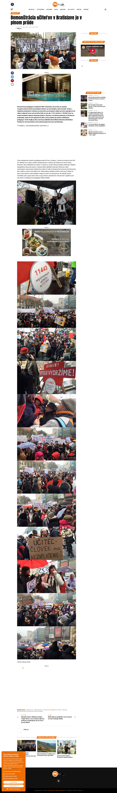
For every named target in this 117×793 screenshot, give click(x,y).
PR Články (49, 9)
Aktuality (31, 9)
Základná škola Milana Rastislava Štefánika (30, 711)
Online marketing (59, 790)
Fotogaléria (40, 9)
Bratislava (30, 709)
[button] (13, 788)
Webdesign (51, 790)
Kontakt (86, 9)
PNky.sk (79, 9)
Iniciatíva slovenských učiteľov (53, 709)
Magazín (62, 9)
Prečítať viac (15, 768)
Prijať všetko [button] (13, 782)
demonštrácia (39, 709)
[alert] (13, 771)
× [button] (24, 752)
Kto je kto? (71, 9)
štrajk (65, 709)
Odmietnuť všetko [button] (13, 785)
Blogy (56, 9)
